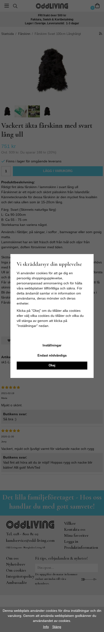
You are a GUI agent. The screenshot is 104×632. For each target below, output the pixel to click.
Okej (52, 365)
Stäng (56, 627)
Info (46, 627)
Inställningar (52, 345)
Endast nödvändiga (52, 355)
